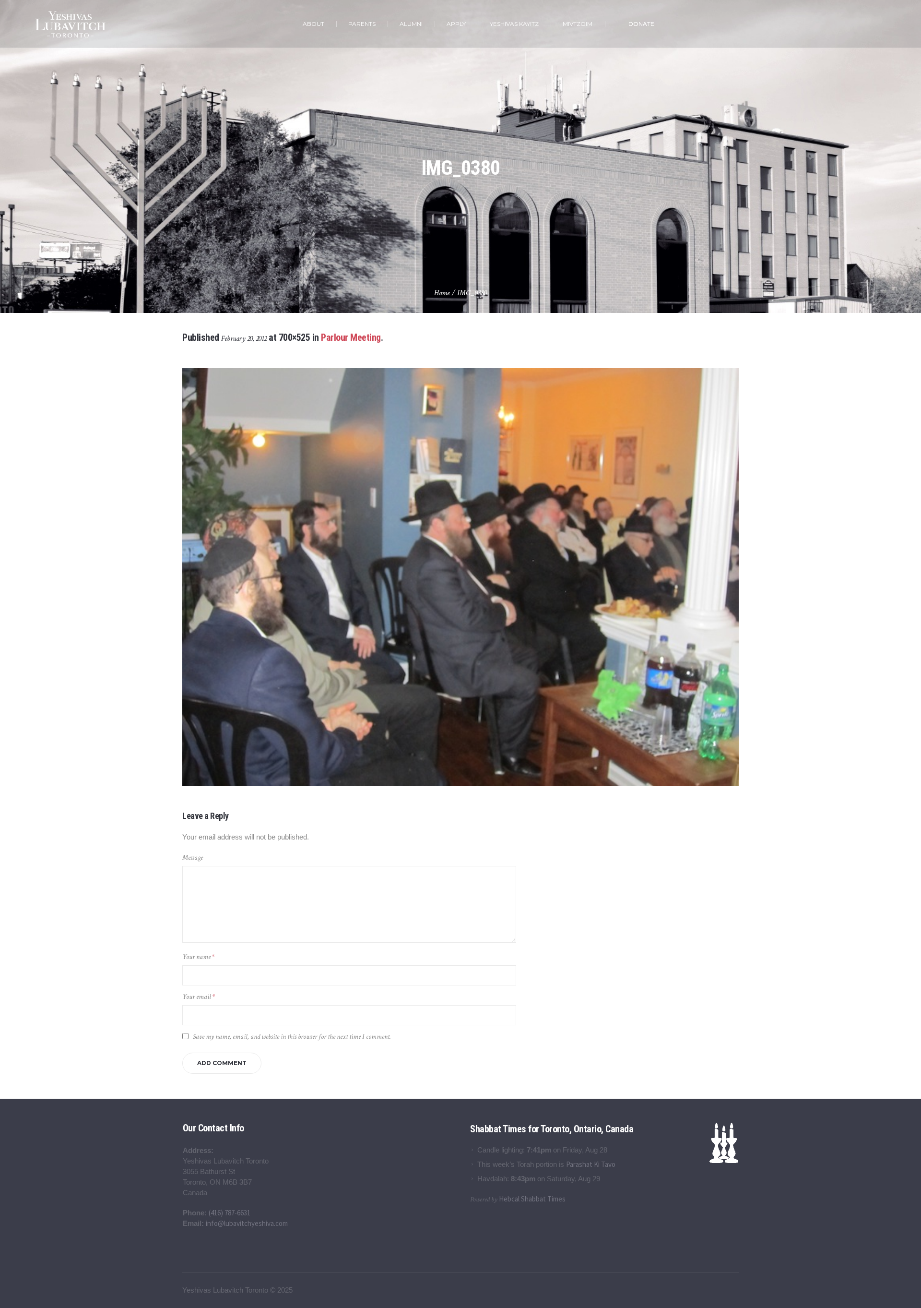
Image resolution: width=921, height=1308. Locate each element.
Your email (198, 996)
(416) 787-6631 (229, 1212)
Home (442, 293)
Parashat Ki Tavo (590, 1164)
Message (192, 857)
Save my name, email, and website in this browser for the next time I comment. (292, 1036)
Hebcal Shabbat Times (532, 1198)
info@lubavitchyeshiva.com (247, 1223)
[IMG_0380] (460, 577)
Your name (198, 956)
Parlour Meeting (351, 337)
